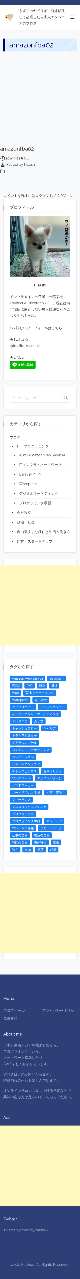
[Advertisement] (40, 103)
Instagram (57, 678)
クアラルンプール (24, 742)
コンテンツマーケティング (30, 750)
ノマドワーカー (23, 785)
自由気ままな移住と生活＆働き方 (43, 532)
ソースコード (21, 778)
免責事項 (10, 1018)
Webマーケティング (39, 693)
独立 (15, 849)
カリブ (38, 721)
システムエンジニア (26, 764)
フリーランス (21, 799)
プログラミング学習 (35, 503)
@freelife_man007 (25, 346)
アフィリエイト (23, 707)
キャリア (49, 728)
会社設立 (24, 513)
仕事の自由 (20, 835)
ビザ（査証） (55, 792)
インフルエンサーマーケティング (35, 714)
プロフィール (14, 1010)
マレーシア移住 (23, 828)
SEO (42, 685)
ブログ (15, 437)
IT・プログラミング (33, 446)
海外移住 (40, 842)
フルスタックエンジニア (29, 807)
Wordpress (28, 484)
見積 (40, 849)
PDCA (16, 685)
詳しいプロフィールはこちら (38, 328)
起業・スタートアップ (34, 541)
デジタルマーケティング (38, 493)
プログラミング (23, 814)
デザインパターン (49, 778)
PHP (29, 685)
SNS (54, 685)
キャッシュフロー (24, 728)
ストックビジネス (24, 771)
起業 (53, 849)
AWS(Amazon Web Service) (42, 455)
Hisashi (30, 164)
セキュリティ (52, 771)
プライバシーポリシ (58, 1010)
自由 (28, 849)
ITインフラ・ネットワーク (40, 465)
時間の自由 (20, 842)
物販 (56, 842)
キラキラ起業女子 (24, 735)
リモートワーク (51, 828)
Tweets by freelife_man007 (25, 1230)
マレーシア (54, 821)
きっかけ (41, 700)
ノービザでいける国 (26, 792)
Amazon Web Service (27, 678)
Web (15, 693)
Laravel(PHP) (30, 474)
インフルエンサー (52, 707)
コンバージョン (23, 757)
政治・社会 (26, 522)
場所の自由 (42, 835)
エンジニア (20, 721)
